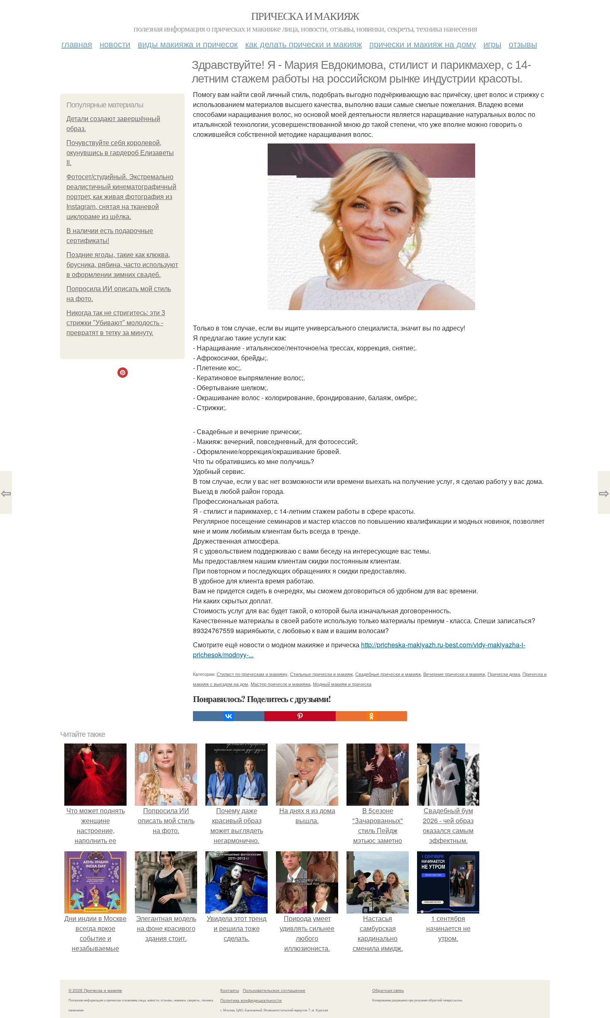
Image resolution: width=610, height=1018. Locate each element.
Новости (115, 44)
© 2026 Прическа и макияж (95, 990)
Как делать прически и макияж (303, 44)
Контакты (229, 990)
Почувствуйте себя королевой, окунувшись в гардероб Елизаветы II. (120, 152)
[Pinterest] (300, 716)
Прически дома (504, 674)
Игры (492, 44)
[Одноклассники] (371, 716)
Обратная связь (388, 990)
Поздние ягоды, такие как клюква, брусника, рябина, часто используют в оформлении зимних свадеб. (122, 264)
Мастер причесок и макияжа (280, 683)
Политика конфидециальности (251, 1000)
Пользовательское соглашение (274, 990)
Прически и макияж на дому (422, 44)
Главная (76, 44)
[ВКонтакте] (228, 716)
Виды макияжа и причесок (188, 44)
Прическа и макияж (305, 16)
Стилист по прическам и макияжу (252, 674)
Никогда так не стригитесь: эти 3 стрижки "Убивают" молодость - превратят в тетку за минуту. (115, 322)
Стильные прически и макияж (321, 674)
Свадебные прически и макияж (388, 674)
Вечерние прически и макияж (454, 674)
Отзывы (523, 44)
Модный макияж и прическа (342, 683)
